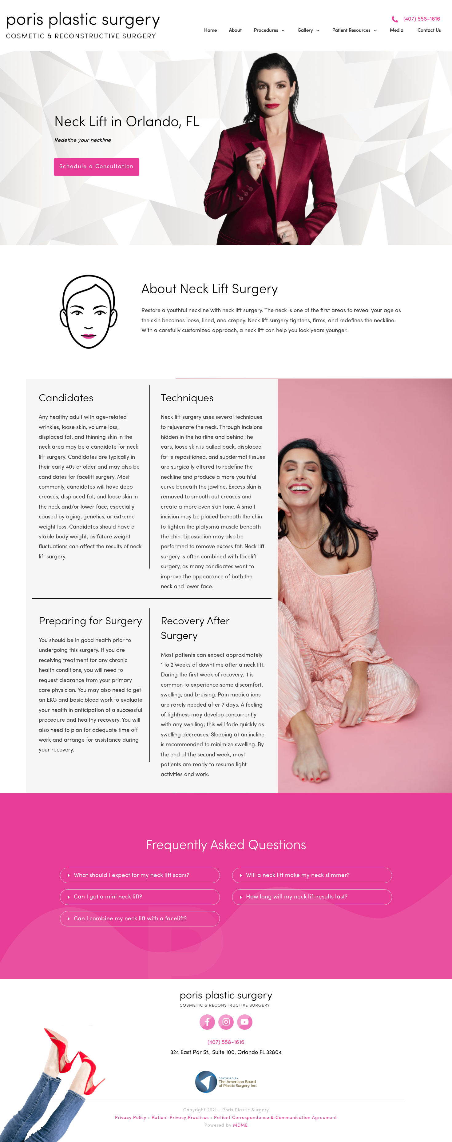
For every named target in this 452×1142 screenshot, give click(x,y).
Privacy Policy (130, 1118)
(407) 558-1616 (421, 19)
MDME (240, 1126)
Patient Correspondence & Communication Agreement (275, 1118)
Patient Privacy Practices (180, 1118)
